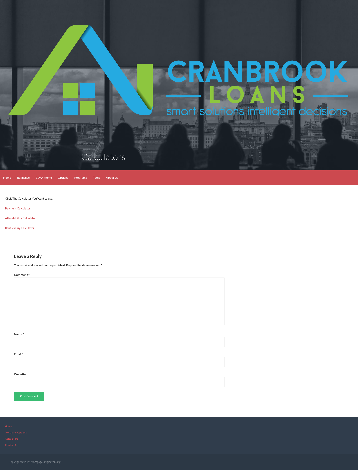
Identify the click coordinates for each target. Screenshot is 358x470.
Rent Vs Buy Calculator (19, 228)
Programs (80, 177)
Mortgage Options (16, 432)
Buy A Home (44, 177)
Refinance (23, 177)
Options (63, 177)
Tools (96, 177)
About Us (112, 177)
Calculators (11, 438)
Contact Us (11, 444)
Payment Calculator (17, 208)
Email (18, 354)
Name (19, 334)
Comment (22, 274)
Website (20, 374)
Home (7, 177)
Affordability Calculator (20, 218)
